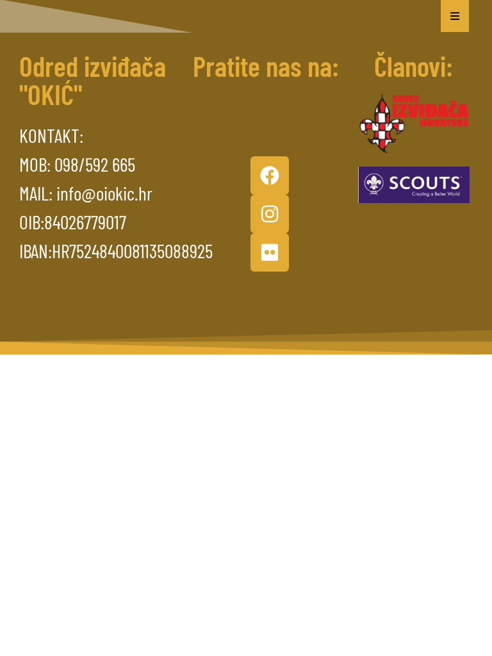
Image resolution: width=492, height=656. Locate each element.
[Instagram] (269, 214)
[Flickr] (269, 252)
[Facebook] (269, 175)
